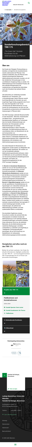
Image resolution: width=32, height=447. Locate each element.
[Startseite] (4, 375)
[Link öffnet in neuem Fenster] (16, 382)
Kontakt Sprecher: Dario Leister (14, 307)
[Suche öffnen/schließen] (29, 3)
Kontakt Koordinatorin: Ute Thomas (15, 310)
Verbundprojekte (7, 9)
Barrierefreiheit (6, 431)
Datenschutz (5, 424)
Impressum (5, 427)
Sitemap (4, 420)
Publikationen (9, 313)
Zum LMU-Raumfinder (10, 414)
